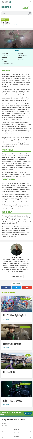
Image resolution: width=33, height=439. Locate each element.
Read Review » (6, 319)
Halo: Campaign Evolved (12, 400)
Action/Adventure (8, 25)
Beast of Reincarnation (12, 343)
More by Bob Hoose (16, 276)
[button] (30, 7)
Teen (2, 25)
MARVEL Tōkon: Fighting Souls (15, 315)
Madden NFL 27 (9, 372)
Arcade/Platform (16, 25)
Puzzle (21, 25)
